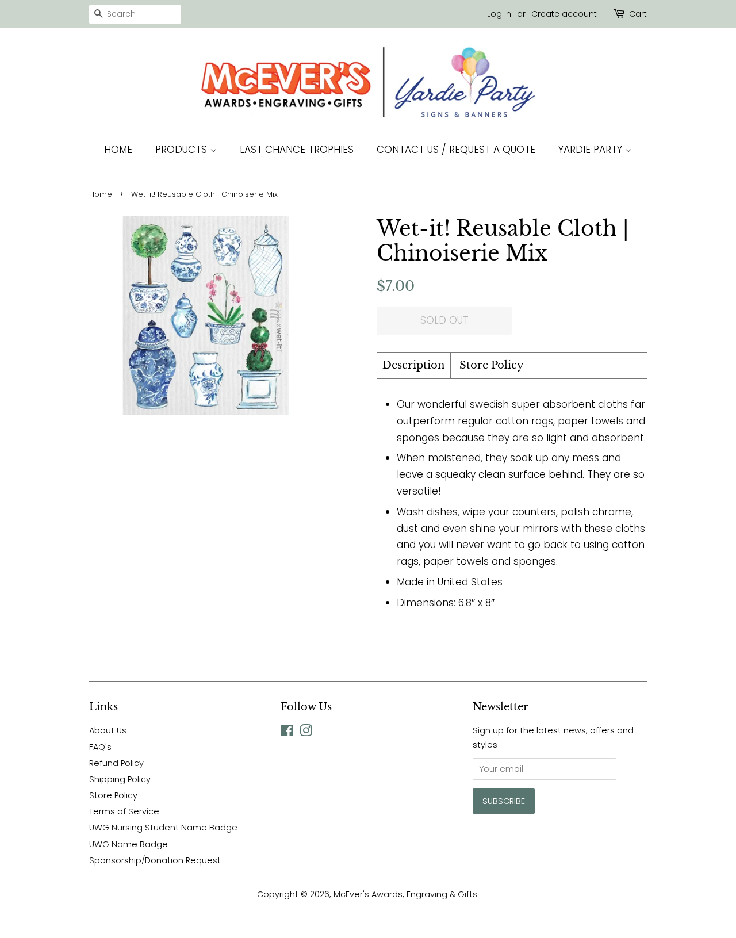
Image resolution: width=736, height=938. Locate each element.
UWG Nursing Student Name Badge (163, 827)
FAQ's (100, 747)
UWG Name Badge (128, 844)
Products (182, 149)
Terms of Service (124, 811)
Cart (638, 14)
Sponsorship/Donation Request (155, 860)
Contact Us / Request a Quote (456, 149)
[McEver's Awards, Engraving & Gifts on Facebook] (287, 732)
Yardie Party (591, 149)
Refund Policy (116, 763)
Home (118, 149)
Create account (564, 14)
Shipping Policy (120, 779)
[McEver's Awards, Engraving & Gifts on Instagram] (306, 732)
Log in (499, 14)
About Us (107, 730)
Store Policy (491, 365)
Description (413, 365)
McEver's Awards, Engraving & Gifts (405, 894)
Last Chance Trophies (297, 149)
